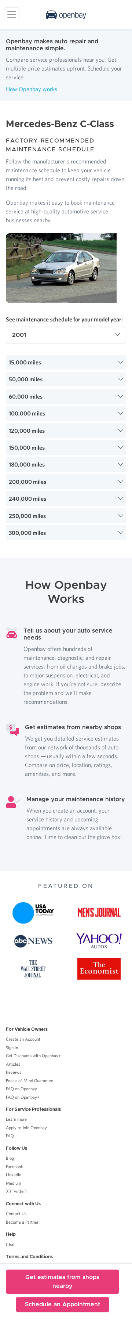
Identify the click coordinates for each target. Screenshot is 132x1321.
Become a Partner (22, 1222)
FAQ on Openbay (21, 1088)
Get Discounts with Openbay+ (33, 1055)
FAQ (10, 1135)
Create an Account (23, 1039)
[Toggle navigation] (11, 14)
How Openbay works (31, 89)
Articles (13, 1064)
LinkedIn (13, 1174)
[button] (66, 362)
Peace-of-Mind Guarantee (29, 1080)
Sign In (12, 1047)
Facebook (14, 1166)
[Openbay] (66, 14)
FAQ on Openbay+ (23, 1097)
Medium (13, 1183)
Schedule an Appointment (62, 1304)
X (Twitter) (16, 1191)
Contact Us (16, 1213)
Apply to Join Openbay (26, 1127)
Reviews (13, 1072)
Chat (10, 1244)
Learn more (16, 1119)
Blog (10, 1158)
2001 (19, 335)
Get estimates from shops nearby (62, 1281)
